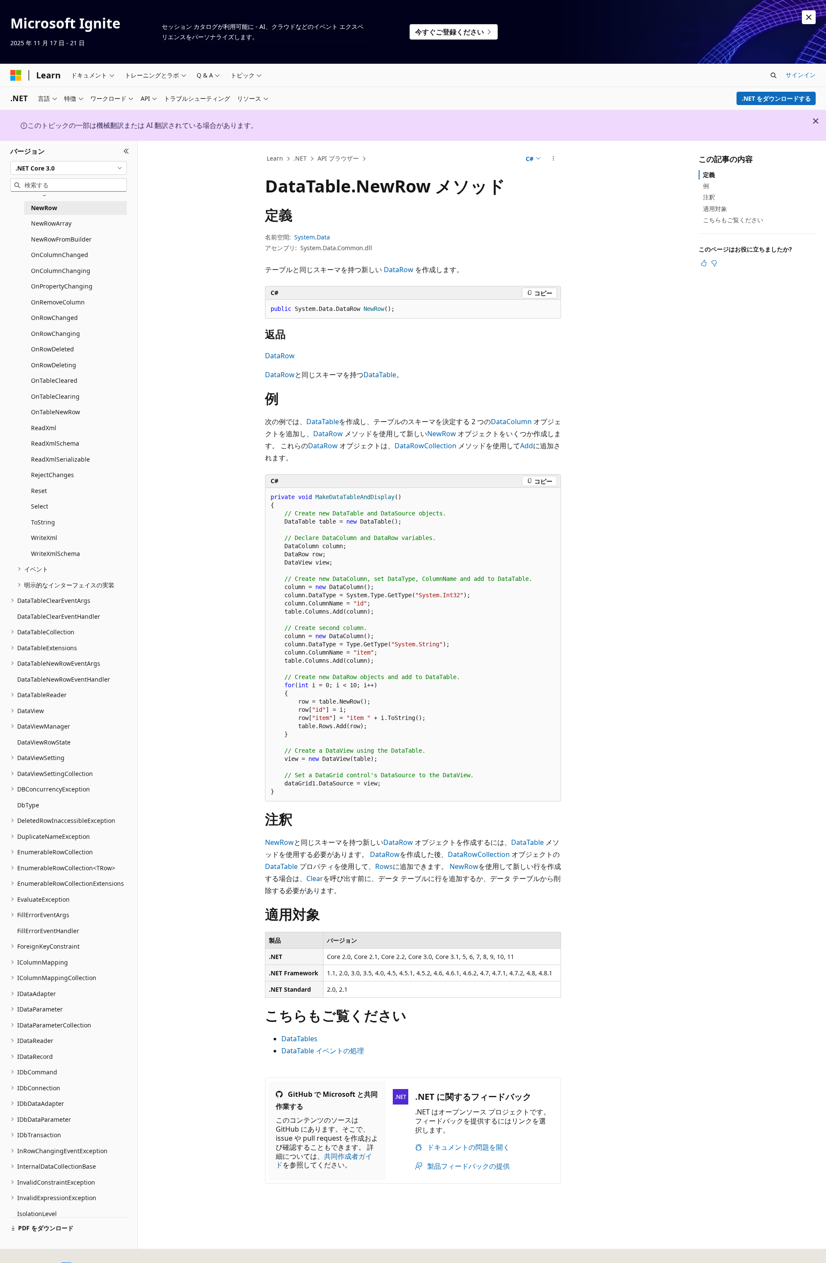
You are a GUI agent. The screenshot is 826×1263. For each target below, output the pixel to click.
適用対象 (715, 209)
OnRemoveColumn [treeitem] (58, 302)
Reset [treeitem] (39, 491)
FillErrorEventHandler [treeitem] (48, 931)
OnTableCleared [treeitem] (54, 380)
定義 (709, 175)
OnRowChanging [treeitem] (55, 333)
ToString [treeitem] (43, 522)
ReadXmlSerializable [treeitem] (60, 459)
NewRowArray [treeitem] (51, 223)
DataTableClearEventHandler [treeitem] (58, 616)
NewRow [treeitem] (44, 208)
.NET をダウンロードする (776, 98)
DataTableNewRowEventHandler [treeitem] (63, 679)
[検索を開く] (773, 75)
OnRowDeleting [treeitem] (53, 365)
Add (526, 445)
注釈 (709, 197)
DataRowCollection (425, 445)
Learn (275, 158)
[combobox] (68, 168)
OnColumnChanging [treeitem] (60, 271)
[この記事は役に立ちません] (714, 263)
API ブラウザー (338, 158)
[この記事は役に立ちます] (704, 263)
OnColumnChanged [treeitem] (59, 255)
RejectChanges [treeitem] (52, 475)
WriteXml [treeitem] (44, 538)
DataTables (299, 1038)
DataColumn (511, 421)
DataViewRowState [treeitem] (44, 742)
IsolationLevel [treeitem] (37, 1214)
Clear (314, 878)
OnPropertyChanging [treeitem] (61, 286)
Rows (384, 866)
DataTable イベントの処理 (322, 1050)
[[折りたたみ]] (126, 151)
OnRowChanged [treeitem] (54, 317)
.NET (300, 158)
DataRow (398, 269)
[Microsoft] (16, 75)
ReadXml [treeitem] (43, 428)
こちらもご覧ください (733, 220)
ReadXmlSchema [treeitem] (55, 443)
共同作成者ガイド (324, 1160)
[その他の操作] (553, 159)
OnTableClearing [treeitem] (55, 396)
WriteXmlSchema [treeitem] (55, 553)
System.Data (312, 237)
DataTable (380, 374)
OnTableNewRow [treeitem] (55, 412)
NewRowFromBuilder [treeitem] (61, 239)
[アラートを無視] (809, 17)
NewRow (441, 433)
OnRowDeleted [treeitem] (52, 349)
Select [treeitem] (39, 506)
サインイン (801, 75)
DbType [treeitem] (28, 805)
